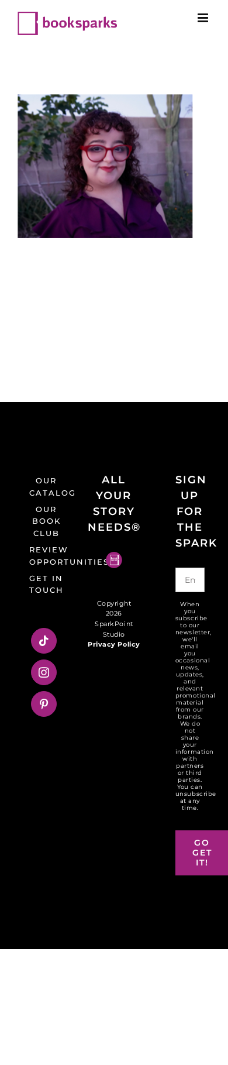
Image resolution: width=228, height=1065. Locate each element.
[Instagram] (44, 672)
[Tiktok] (44, 641)
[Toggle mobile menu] (204, 18)
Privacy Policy (114, 644)
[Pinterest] (44, 704)
